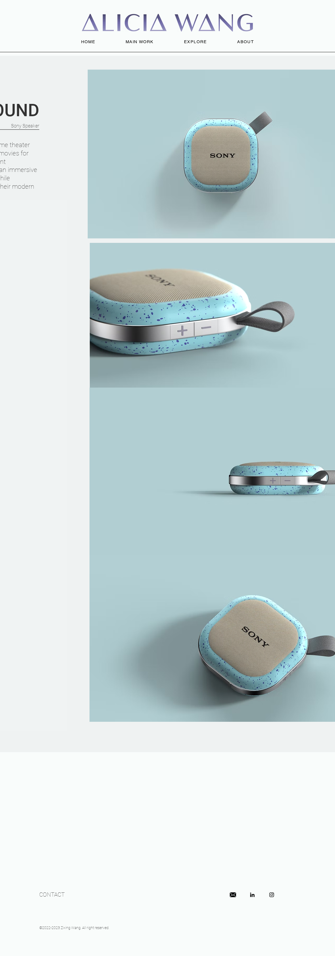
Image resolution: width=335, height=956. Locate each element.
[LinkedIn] (252, 895)
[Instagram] (272, 895)
